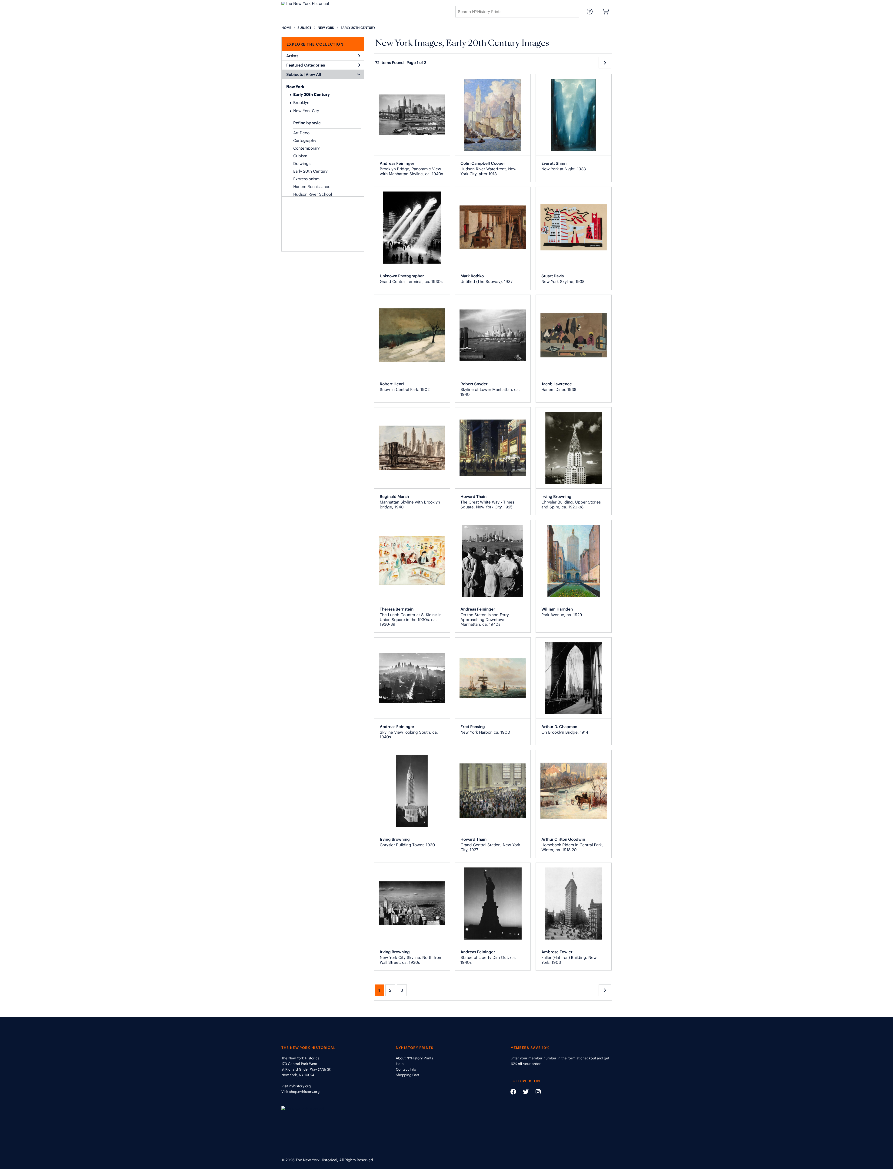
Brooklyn (301, 102)
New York (295, 86)
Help (399, 1064)
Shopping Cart (407, 1075)
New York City (306, 110)
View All (313, 74)
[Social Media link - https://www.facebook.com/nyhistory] (513, 1092)
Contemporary (306, 148)
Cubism (300, 155)
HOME (286, 28)
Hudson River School (312, 194)
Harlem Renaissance (311, 186)
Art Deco (301, 132)
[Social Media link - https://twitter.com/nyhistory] (523, 1092)
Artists (292, 55)
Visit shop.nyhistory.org (300, 1091)
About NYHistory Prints (414, 1058)
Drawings (301, 163)
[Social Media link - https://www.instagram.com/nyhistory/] (535, 1092)
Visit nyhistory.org (296, 1086)
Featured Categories (305, 65)
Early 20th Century (311, 94)
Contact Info (406, 1069)
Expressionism (306, 178)
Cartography (304, 140)
